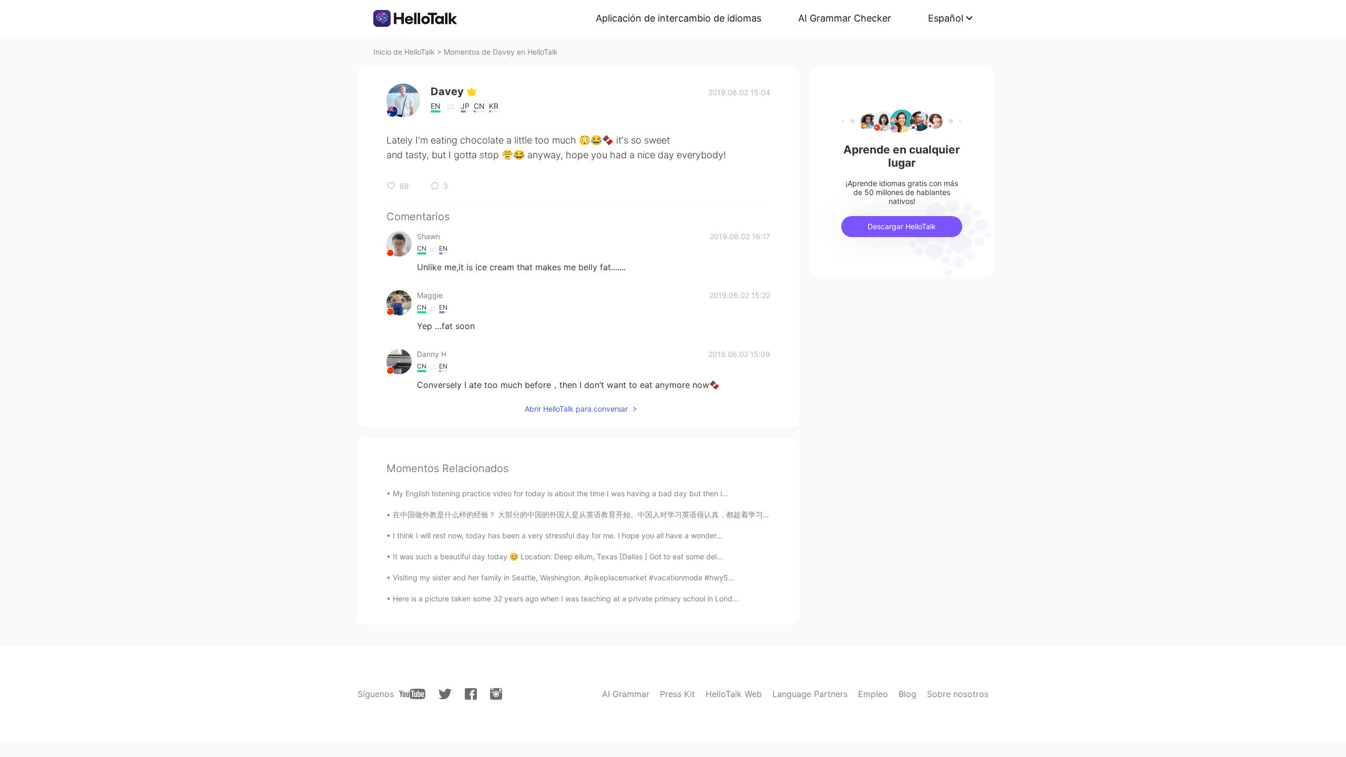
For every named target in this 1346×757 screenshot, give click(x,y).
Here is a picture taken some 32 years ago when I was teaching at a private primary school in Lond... (566, 598)
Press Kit (677, 694)
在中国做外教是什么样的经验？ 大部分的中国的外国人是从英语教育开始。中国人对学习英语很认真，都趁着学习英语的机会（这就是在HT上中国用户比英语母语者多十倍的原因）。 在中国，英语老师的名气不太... (741, 514)
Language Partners (810, 694)
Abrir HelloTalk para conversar (576, 408)
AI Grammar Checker (844, 18)
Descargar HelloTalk (902, 226)
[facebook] (471, 694)
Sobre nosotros (957, 694)
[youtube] (412, 694)
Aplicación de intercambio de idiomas (678, 18)
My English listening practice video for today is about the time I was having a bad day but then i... (560, 493)
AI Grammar (625, 694)
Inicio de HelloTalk (404, 51)
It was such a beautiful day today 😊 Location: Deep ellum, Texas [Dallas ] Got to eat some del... (558, 556)
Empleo (873, 694)
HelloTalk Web (734, 694)
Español (945, 18)
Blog (907, 694)
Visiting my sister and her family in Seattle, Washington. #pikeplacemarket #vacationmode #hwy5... (564, 577)
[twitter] (445, 694)
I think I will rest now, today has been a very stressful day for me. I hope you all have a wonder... (557, 535)
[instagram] (496, 694)
